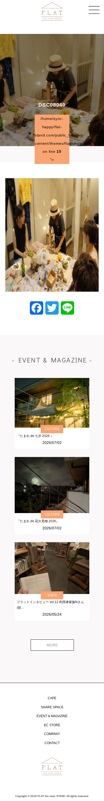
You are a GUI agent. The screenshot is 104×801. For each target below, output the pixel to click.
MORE (52, 645)
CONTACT (52, 743)
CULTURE (52, 429)
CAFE (52, 698)
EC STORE (52, 725)
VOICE (52, 595)
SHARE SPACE (52, 707)
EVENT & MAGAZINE (52, 716)
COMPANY (52, 734)
